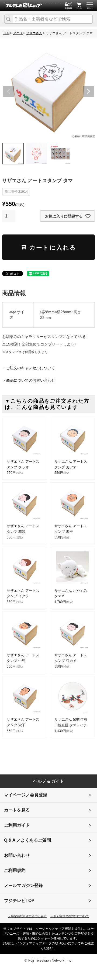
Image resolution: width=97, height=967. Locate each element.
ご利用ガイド (17, 825)
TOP (6, 33)
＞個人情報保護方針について (69, 916)
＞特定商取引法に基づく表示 (27, 916)
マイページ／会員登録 (25, 795)
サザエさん (34, 33)
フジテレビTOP (19, 900)
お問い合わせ (17, 855)
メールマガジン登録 (23, 885)
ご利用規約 (15, 870)
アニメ (18, 33)
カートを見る (17, 810)
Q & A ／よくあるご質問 (27, 840)
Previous (8, 91)
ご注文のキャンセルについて (30, 368)
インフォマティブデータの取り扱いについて (48, 943)
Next (88, 91)
